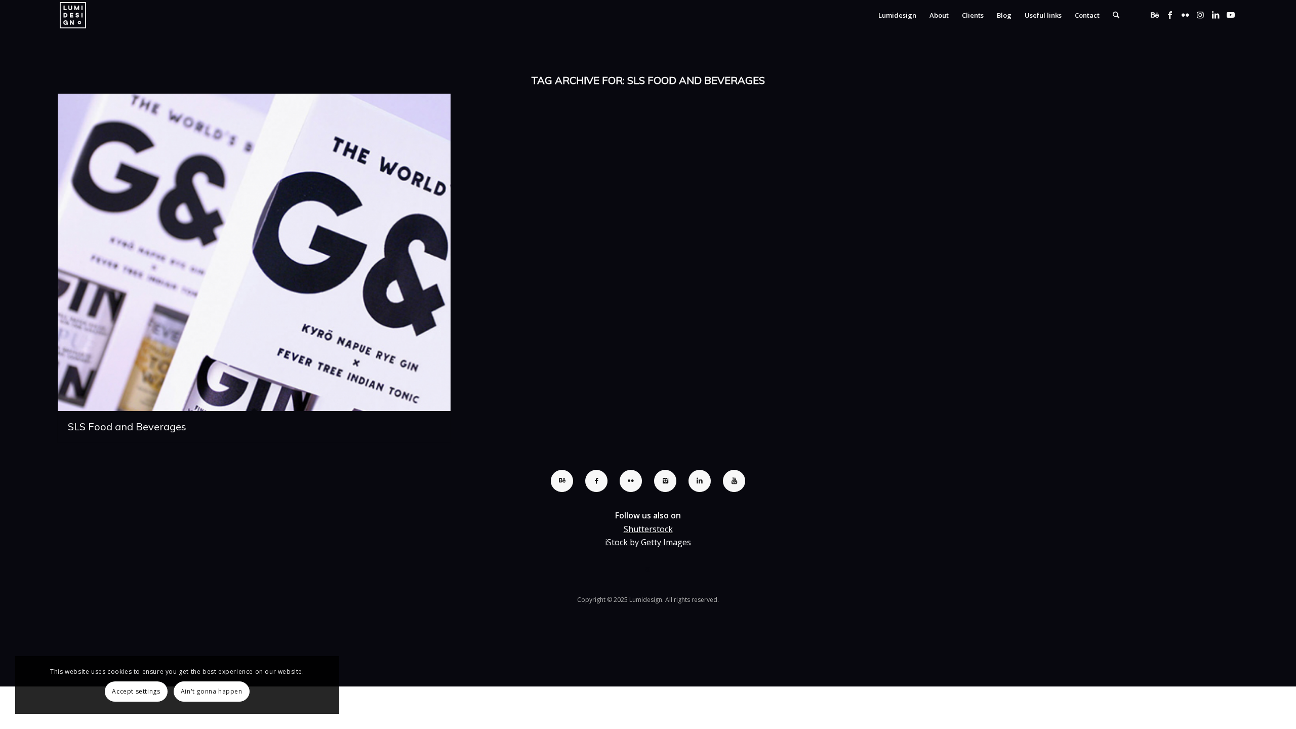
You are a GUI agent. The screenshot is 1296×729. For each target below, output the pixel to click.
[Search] (1116, 15)
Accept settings (136, 691)
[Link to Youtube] (1230, 14)
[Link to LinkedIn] (1215, 14)
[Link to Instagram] (1200, 14)
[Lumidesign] (73, 15)
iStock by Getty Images (648, 542)
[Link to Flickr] (1185, 14)
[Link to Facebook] (1170, 14)
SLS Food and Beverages (127, 426)
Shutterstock (648, 529)
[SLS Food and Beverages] (254, 252)
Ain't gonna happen (211, 691)
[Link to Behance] (1154, 14)
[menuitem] (897, 15)
